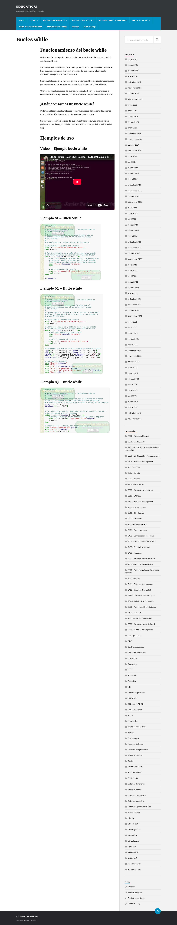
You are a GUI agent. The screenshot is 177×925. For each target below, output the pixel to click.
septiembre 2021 (135, 316)
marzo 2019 (133, 401)
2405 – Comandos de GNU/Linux (141, 541)
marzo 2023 (133, 225)
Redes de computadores (138, 749)
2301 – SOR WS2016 (136, 442)
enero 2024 (132, 179)
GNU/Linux (133, 698)
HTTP (130, 715)
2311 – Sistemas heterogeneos (140, 501)
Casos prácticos (134, 635)
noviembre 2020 (134, 356)
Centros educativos (136, 647)
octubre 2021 (133, 310)
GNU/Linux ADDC (135, 704)
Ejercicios (132, 681)
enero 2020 (132, 384)
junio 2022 (132, 265)
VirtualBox (132, 835)
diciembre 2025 (134, 82)
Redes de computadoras (30, 27)
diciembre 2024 (134, 133)
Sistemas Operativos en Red (112, 20)
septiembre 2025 (135, 99)
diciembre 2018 (134, 413)
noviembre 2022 (134, 247)
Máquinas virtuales (57, 27)
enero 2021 (132, 344)
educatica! (27, 6)
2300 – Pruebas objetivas (138, 436)
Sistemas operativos (136, 801)
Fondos (75, 27)
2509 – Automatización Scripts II (141, 624)
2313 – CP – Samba (136, 513)
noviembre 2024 (134, 139)
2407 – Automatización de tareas (141, 558)
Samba (130, 761)
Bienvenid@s (90, 27)
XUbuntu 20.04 (134, 864)
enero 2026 (132, 76)
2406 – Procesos (135, 553)
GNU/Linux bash (135, 709)
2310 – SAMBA (134, 496)
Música (131, 732)
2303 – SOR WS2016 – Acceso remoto (144, 456)
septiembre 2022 (135, 259)
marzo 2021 (133, 333)
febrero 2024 (133, 173)
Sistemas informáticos (54, 20)
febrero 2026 (133, 70)
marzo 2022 (133, 282)
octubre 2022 (133, 253)
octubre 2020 (133, 361)
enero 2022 (132, 293)
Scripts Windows (135, 766)
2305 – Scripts (134, 467)
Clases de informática (137, 652)
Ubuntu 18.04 (133, 824)
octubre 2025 (133, 93)
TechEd (33, 20)
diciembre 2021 (134, 299)
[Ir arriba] (158, 911)
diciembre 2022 (134, 242)
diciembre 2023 (134, 185)
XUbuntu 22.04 (134, 869)
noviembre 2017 (134, 419)
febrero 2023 (133, 230)
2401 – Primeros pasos (137, 530)
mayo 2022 (132, 270)
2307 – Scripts (134, 478)
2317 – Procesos (135, 518)
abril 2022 (132, 276)
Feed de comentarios (136, 898)
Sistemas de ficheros (136, 784)
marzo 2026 (133, 65)
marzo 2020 (133, 373)
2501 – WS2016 (134, 612)
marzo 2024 (133, 168)
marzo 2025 (133, 116)
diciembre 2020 (134, 350)
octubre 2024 (133, 145)
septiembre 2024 (135, 150)
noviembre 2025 (134, 88)
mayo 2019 (132, 390)
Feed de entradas (135, 892)
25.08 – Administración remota (141, 601)
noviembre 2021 (134, 304)
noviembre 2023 (134, 190)
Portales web (133, 738)
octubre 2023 (133, 196)
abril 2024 (132, 162)
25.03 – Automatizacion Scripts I (141, 595)
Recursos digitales (135, 744)
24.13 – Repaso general (137, 524)
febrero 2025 (133, 122)
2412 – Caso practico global (139, 590)
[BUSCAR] (157, 39)
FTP (129, 687)
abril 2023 (132, 219)
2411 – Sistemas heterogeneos (140, 584)
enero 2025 (132, 128)
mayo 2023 (132, 213)
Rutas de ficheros (135, 755)
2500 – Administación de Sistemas (142, 607)
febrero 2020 (133, 379)
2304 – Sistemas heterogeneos (140, 461)
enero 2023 (132, 236)
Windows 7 (132, 858)
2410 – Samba (134, 578)
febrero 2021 (133, 339)
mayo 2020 (132, 367)
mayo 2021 (132, 322)
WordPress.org (134, 903)
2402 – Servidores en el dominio (141, 536)
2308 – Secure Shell (136, 484)
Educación (132, 675)
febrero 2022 (133, 287)
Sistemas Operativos (82, 20)
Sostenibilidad (134, 812)
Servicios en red (140, 20)
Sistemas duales (134, 789)
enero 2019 (132, 407)
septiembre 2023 (135, 202)
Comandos (132, 658)
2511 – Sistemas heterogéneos (140, 629)
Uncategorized (134, 829)
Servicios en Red (134, 772)
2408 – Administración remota (140, 564)
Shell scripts (133, 778)
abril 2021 (132, 327)
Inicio (21, 20)
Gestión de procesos (136, 692)
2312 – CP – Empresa (137, 507)
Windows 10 (133, 852)
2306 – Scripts (134, 473)
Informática (133, 721)
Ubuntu (131, 818)
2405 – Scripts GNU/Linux (139, 547)
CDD (130, 641)
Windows (132, 846)
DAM (130, 669)
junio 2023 (132, 207)
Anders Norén (30, 920)
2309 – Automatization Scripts (140, 490)
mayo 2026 (132, 59)
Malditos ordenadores (137, 727)
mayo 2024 (132, 156)
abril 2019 (132, 396)
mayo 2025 (132, 105)
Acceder (131, 886)
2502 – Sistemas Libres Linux (140, 618)
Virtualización (133, 841)
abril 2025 (132, 110)
